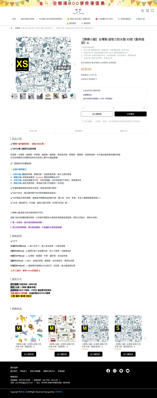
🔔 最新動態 (71, 23)
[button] (74, 64)
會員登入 (23, 371)
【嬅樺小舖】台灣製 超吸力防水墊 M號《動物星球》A (95, 345)
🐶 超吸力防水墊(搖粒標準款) (50, 19)
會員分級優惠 (35, 371)
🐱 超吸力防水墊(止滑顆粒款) (79, 19)
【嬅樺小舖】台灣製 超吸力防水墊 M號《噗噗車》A (61, 345)
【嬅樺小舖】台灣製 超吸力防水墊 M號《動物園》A (28, 345)
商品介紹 (33, 130)
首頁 (14, 19)
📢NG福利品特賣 (27, 19)
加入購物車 (97, 114)
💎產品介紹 (140, 19)
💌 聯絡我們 (86, 23)
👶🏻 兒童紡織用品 (124, 19)
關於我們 (13, 371)
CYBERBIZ (58, 392)
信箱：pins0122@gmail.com (21, 382)
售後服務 (61, 371)
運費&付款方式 (49, 371)
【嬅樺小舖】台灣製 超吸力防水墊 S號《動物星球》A (128, 345)
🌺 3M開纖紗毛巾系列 (104, 19)
